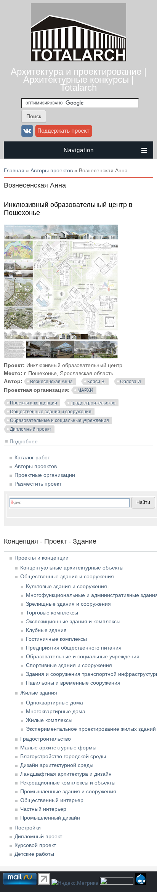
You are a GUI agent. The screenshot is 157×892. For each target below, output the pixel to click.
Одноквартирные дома (54, 702)
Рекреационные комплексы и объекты (67, 783)
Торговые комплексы (52, 613)
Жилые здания (38, 693)
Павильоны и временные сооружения (73, 683)
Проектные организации (44, 475)
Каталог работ (32, 457)
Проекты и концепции (33, 403)
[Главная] (78, 59)
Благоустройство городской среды (63, 756)
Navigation (79, 150)
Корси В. (96, 381)
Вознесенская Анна (51, 381)
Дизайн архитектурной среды (56, 765)
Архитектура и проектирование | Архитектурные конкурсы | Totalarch (78, 79)
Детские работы (34, 854)
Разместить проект (37, 484)
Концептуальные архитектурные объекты (71, 568)
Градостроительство (92, 403)
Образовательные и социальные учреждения (59, 420)
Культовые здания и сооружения (66, 586)
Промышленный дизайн (50, 818)
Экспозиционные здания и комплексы (73, 621)
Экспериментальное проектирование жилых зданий (91, 729)
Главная (14, 170)
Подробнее (24, 441)
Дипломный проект (30, 429)
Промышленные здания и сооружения (68, 791)
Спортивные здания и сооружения (69, 665)
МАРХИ (85, 390)
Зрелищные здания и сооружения (68, 604)
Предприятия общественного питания (74, 648)
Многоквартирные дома (55, 711)
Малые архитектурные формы (58, 747)
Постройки (27, 828)
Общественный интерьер (51, 800)
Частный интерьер (43, 809)
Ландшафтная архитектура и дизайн (66, 774)
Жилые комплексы (49, 720)
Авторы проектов (51, 170)
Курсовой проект (35, 845)
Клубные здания (46, 630)
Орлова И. (131, 381)
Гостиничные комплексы (56, 639)
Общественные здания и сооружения (50, 411)
